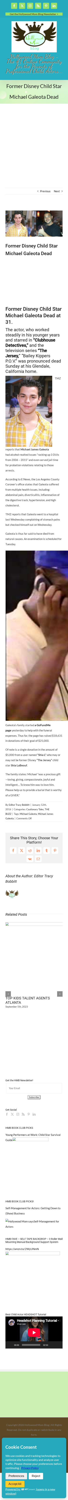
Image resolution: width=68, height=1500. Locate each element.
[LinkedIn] (34, 1114)
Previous (45, 191)
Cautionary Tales (35, 809)
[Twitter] (12, 1114)
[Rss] (23, 1114)
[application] (34, 1332)
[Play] (10, 1345)
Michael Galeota (28, 813)
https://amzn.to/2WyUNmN (22, 1249)
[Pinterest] (28, 1114)
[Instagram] (17, 1114)
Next (57, 191)
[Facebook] (6, 1114)
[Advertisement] (34, 152)
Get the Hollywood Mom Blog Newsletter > (34, 14)
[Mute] (52, 1345)
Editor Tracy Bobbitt (19, 804)
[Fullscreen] (58, 1345)
